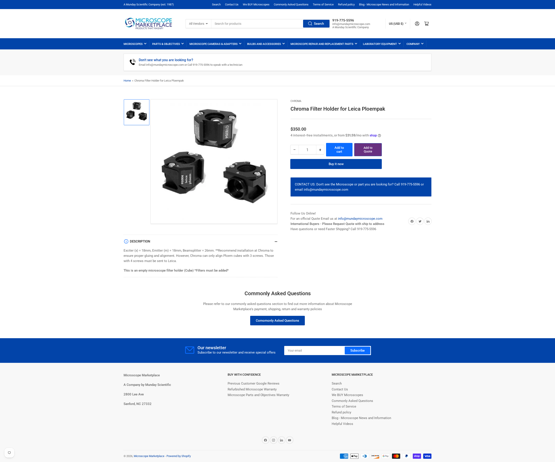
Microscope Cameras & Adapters (213, 44)
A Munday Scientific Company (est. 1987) (149, 4)
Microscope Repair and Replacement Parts (322, 44)
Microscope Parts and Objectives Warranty (258, 395)
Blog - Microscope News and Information (384, 4)
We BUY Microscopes (256, 4)
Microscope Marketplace (149, 456)
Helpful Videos (422, 4)
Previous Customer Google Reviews (253, 383)
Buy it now (336, 164)
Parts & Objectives (166, 44)
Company (413, 44)
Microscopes (133, 44)
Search (216, 4)
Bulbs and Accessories (264, 44)
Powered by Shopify (178, 456)
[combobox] (270, 23)
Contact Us (231, 4)
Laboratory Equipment (380, 44)
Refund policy (346, 4)
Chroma (296, 101)
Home (127, 80)
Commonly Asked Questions (291, 4)
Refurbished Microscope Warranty (252, 389)
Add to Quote (368, 149)
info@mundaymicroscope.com (360, 219)
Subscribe (357, 350)
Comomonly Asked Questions (277, 321)
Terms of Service (323, 4)
